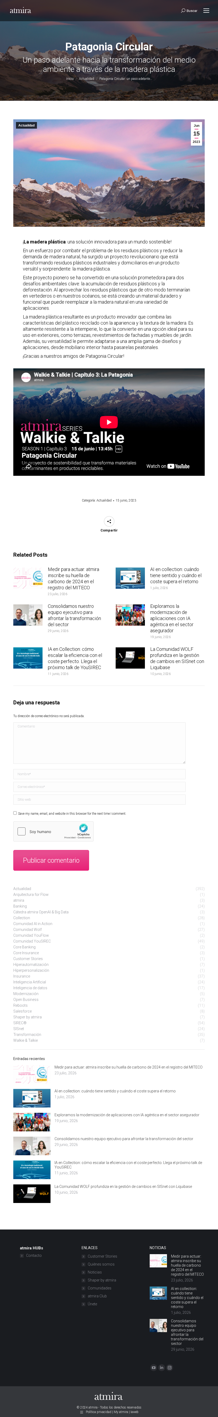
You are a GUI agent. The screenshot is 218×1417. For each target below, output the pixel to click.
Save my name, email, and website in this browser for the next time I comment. (72, 814)
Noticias (95, 1272)
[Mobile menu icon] (206, 10)
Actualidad (26, 125)
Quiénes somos (101, 1264)
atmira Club (97, 1296)
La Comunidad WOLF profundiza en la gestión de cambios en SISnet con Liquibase (177, 658)
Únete (92, 1304)
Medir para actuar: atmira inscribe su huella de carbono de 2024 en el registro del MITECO (73, 578)
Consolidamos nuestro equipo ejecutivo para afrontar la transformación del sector (74, 615)
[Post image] (28, 578)
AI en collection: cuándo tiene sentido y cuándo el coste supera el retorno (176, 575)
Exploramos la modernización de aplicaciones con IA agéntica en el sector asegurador (172, 618)
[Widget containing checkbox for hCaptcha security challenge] (53, 831)
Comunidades (99, 1288)
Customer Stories (102, 1256)
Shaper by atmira (102, 1280)
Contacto (34, 1255)
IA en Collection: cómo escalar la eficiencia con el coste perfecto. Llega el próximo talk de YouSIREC (75, 658)
